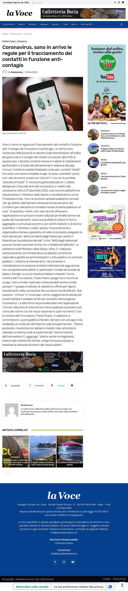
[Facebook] (115, 3)
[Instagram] (119, 3)
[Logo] (20, 13)
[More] (72, 385)
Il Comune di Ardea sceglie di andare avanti (113, 191)
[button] (121, 24)
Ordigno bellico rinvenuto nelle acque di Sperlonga (42, 463)
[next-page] (10, 473)
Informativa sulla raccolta (32, 586)
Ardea (69, 459)
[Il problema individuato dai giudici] (69, 451)
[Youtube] (123, 3)
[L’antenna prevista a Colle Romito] (93, 176)
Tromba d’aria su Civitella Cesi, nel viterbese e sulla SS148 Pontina (16, 462)
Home (5, 33)
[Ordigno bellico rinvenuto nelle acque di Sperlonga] (42, 451)
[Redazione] (5, 72)
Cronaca (28, 33)
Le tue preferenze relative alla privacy (78, 586)
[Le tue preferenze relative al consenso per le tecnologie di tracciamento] (122, 585)
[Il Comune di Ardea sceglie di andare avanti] (93, 190)
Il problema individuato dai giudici (69, 463)
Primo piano (16, 33)
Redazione (17, 72)
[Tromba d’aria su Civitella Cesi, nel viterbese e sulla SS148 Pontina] (15, 451)
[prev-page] (4, 473)
